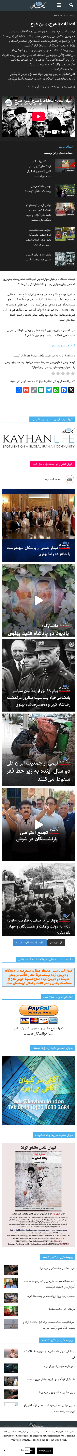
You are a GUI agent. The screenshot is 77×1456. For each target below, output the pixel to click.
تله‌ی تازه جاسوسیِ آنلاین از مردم (59, 1366)
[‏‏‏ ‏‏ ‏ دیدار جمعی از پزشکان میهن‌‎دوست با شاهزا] (38, 525)
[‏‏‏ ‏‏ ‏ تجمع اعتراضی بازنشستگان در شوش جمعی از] (38, 824)
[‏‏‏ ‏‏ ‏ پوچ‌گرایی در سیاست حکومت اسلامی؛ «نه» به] (38, 899)
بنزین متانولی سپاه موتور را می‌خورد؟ (57, 1268)
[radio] (73, 374)
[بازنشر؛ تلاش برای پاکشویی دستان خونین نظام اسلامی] (65, 259)
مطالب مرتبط (66, 146)
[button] (71, 5)
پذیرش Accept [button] (45, 1450)
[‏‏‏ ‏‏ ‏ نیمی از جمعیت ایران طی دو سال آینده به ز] (38, 750)
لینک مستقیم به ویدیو (63, 345)
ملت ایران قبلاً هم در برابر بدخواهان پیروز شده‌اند (51, 1379)
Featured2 (70, 195)
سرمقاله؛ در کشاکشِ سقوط (62, 1309)
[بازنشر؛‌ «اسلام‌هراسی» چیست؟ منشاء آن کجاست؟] (65, 190)
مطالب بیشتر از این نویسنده (58, 153)
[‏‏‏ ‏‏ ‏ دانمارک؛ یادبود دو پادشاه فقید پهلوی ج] (38, 600)
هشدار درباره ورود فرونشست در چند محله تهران (51, 1296)
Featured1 (70, 170)
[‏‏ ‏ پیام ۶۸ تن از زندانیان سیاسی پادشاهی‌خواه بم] (38, 675)
